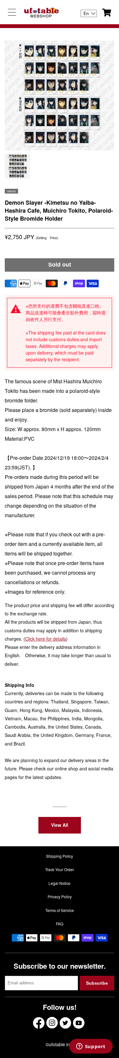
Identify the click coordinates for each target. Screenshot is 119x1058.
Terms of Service (59, 910)
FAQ (59, 923)
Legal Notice (59, 883)
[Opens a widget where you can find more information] (91, 1047)
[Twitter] (65, 1023)
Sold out (59, 264)
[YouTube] (78, 1023)
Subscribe (97, 983)
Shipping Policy (59, 856)
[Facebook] (38, 1023)
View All (59, 825)
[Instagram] (52, 1023)
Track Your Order (59, 869)
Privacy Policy (60, 896)
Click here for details (45, 639)
